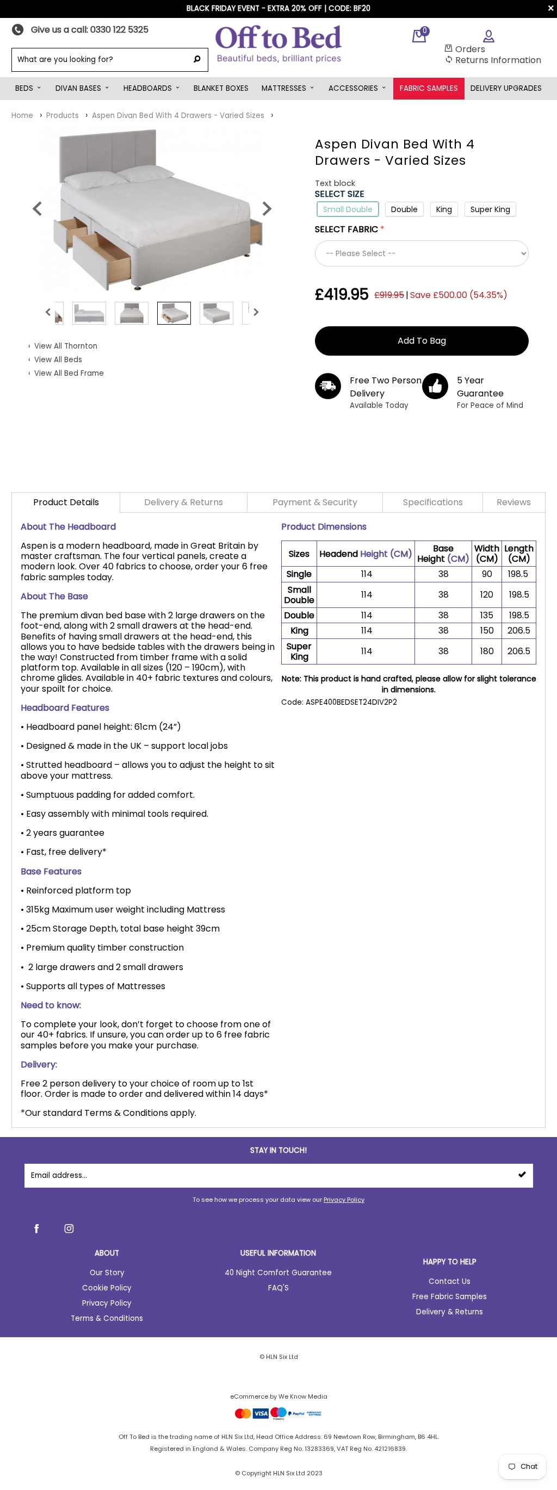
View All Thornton (65, 346)
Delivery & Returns (183, 502)
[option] (152, 210)
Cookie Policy (107, 1288)
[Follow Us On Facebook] (36, 1228)
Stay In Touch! (278, 1150)
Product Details (66, 502)
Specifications (433, 502)
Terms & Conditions (107, 1318)
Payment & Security (315, 502)
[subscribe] (522, 1176)
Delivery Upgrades (506, 88)
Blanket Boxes (221, 88)
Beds (24, 88)
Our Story (107, 1273)
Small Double (348, 209)
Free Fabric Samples (449, 1297)
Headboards (147, 88)
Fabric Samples (429, 88)
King (444, 209)
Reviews (514, 502)
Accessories (353, 88)
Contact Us (450, 1281)
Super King (490, 209)
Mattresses (284, 88)
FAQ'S (278, 1288)
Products (62, 115)
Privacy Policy (344, 1199)
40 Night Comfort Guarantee (278, 1273)
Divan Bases (78, 88)
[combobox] (98, 60)
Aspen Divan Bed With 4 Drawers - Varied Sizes (178, 115)
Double (404, 209)
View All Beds (58, 360)
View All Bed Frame (69, 373)
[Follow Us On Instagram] (69, 1228)
